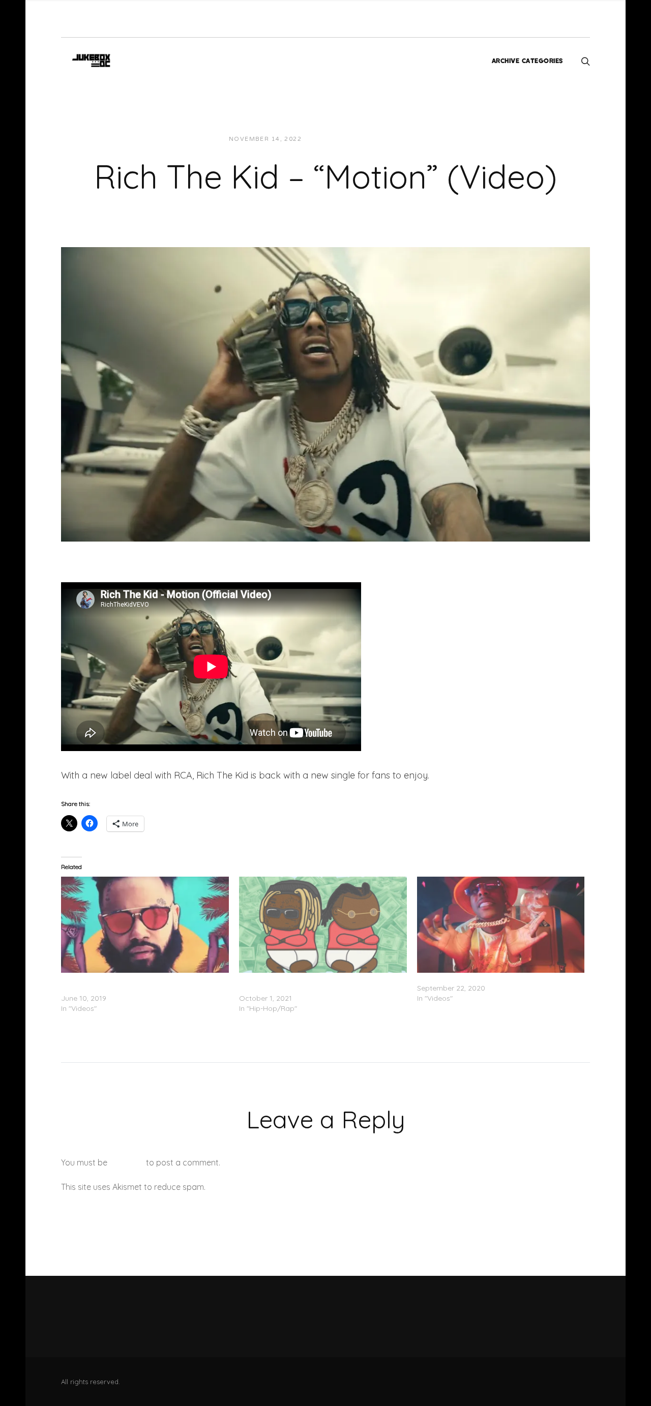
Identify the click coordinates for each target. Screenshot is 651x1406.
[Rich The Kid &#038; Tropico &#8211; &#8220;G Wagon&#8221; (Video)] (501, 924)
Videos (401, 139)
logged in (126, 1162)
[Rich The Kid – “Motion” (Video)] (325, 393)
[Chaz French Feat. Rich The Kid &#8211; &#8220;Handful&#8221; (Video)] (145, 924)
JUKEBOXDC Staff (344, 139)
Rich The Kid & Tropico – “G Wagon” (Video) (492, 977)
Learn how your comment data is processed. (292, 1187)
